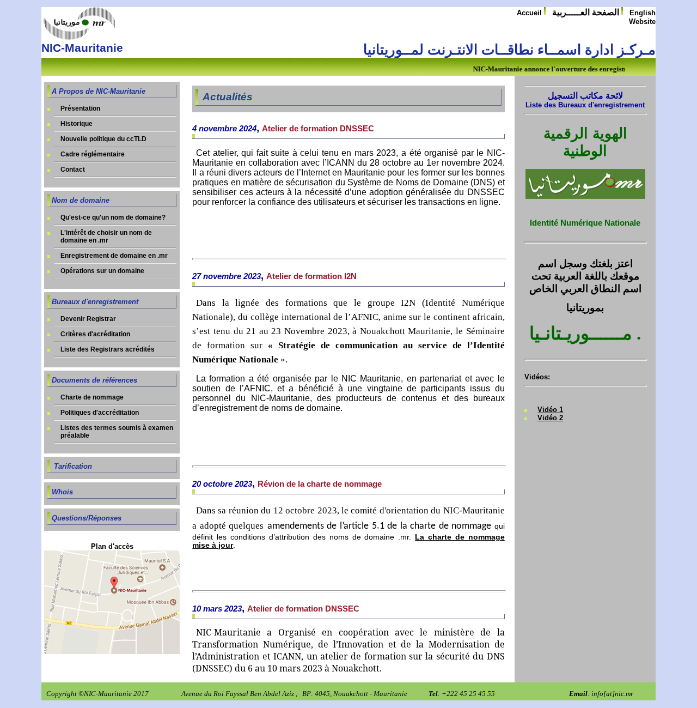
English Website (642, 17)
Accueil (530, 13)
